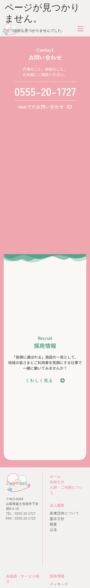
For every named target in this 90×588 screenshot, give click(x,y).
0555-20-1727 (45, 91)
